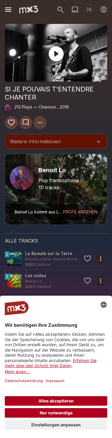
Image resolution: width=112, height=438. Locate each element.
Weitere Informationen (56, 142)
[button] (56, 259)
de (89, 9)
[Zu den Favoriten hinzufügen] (11, 122)
